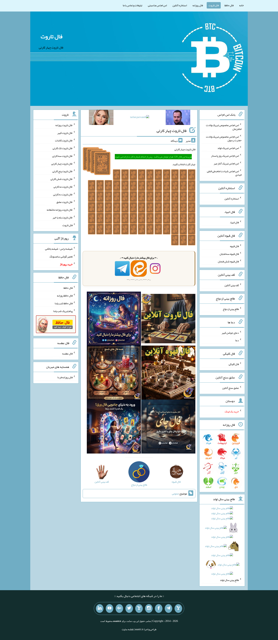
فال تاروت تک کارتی (63, 148)
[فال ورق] (114, 427)
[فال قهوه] (168, 373)
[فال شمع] (114, 373)
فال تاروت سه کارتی (62, 156)
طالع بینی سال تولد (229, 580)
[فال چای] (168, 427)
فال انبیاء (234, 222)
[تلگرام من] (168, 608)
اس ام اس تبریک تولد (228, 148)
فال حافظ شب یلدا (64, 303)
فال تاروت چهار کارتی (171, 130)
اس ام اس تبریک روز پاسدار (225, 155)
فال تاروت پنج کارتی (62, 171)
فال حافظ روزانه (65, 295)
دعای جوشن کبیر (230, 332)
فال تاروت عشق (64, 202)
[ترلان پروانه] (139, 117)
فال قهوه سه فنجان (229, 253)
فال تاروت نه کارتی (63, 186)
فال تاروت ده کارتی (63, 194)
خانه (241, 5)
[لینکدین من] (99, 608)
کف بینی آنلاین (231, 285)
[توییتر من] (129, 608)
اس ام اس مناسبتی (157, 5)
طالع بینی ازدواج (231, 309)
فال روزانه (198, 5)
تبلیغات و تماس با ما (132, 5)
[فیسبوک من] (158, 608)
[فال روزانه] (114, 319)
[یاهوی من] (178, 608)
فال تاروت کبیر (65, 132)
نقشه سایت (128, 629)
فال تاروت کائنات (64, 140)
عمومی (175, 493)
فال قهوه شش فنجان (228, 261)
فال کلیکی (234, 364)
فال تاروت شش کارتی (61, 179)
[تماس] (139, 608)
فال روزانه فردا (65, 377)
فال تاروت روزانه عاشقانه (60, 209)
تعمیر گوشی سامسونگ (61, 256)
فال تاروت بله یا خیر (63, 217)
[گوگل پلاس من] (119, 608)
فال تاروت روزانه (64, 125)
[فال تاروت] (168, 319)
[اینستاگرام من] (149, 608)
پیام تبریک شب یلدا (63, 310)
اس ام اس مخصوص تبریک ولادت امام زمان (224, 127)
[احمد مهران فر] (178, 118)
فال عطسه (67, 353)
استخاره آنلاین (179, 5)
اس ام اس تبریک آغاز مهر (226, 163)
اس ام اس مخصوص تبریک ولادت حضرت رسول (224, 138)
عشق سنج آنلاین (230, 387)
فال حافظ (229, 5)
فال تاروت (214, 5)
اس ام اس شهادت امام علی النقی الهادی (224, 172)
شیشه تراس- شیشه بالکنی (59, 248)
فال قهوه (234, 246)
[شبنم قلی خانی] (101, 118)
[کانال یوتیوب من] (109, 608)
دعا (237, 340)
